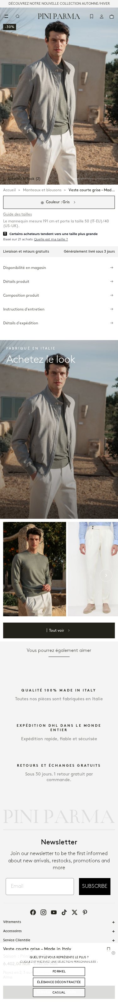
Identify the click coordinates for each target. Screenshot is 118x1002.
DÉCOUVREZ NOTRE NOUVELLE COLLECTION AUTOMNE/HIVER (59, 3)
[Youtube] (54, 912)
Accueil (9, 190)
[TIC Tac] (64, 912)
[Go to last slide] (11, 96)
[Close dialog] (113, 952)
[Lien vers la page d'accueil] (59, 16)
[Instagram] (43, 912)
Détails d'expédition (20, 323)
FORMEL (59, 971)
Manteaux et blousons (42, 190)
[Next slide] (106, 96)
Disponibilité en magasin (24, 268)
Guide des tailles (17, 214)
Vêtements (12, 922)
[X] (74, 912)
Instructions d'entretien (23, 309)
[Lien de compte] (102, 16)
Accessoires (12, 931)
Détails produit (16, 281)
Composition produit (21, 295)
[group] (59, 96)
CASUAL (59, 992)
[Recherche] (17, 16)
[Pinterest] (85, 912)
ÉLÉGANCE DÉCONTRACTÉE (59, 982)
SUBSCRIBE (94, 886)
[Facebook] (33, 912)
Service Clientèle (16, 940)
